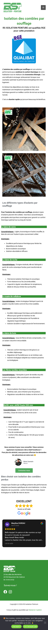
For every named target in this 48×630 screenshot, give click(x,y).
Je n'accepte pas (30, 626)
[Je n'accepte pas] (45, 622)
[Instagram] (10, 592)
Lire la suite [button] (9, 543)
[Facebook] (5, 592)
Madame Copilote (35, 610)
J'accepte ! (16, 626)
